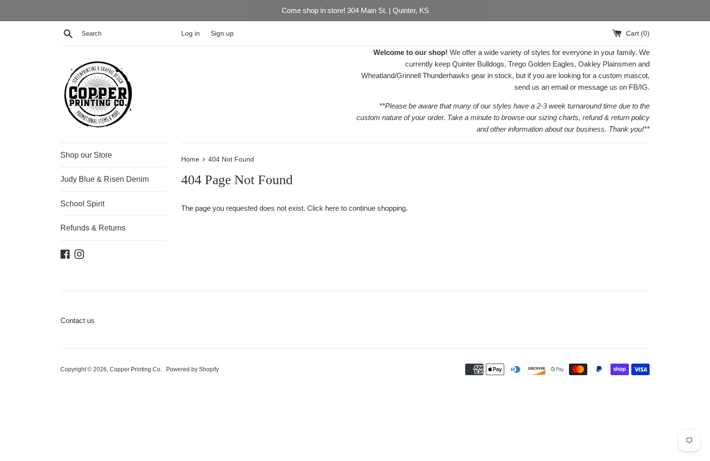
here (332, 208)
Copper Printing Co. (136, 369)
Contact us (77, 320)
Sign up (222, 33)
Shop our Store (86, 155)
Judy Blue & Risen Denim (104, 179)
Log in (190, 33)
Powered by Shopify (192, 369)
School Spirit (82, 204)
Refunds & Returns (93, 228)
